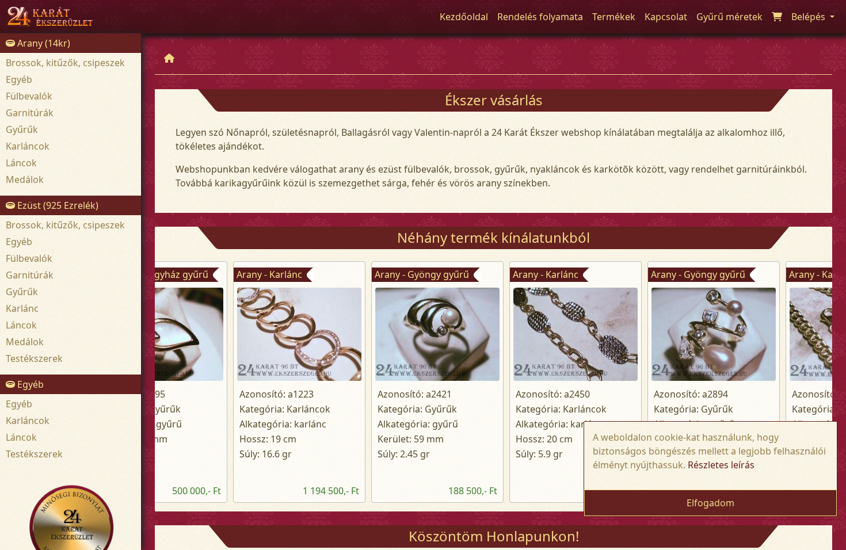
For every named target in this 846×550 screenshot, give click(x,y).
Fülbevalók (29, 96)
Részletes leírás (721, 465)
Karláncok (27, 146)
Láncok (21, 162)
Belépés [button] (809, 16)
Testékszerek (34, 358)
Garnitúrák (30, 112)
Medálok (25, 179)
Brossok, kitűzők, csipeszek (65, 62)
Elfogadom (710, 502)
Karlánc (22, 308)
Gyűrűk (22, 129)
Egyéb (19, 79)
